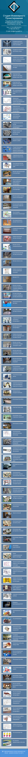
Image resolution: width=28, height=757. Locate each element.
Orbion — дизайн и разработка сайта (14, 753)
